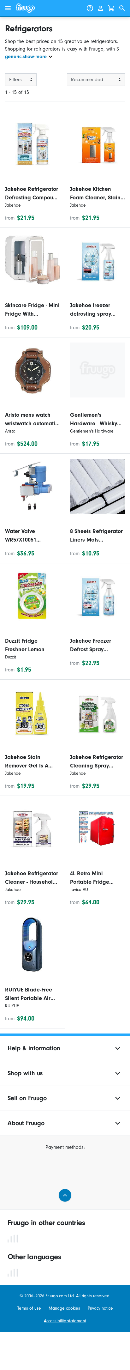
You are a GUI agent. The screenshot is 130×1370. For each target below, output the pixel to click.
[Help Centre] (90, 8)
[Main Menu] (8, 8)
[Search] (122, 8)
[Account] (100, 8)
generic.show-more (26, 56)
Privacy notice (100, 1308)
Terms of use (29, 1308)
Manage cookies (64, 1308)
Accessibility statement (65, 1321)
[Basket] (111, 8)
